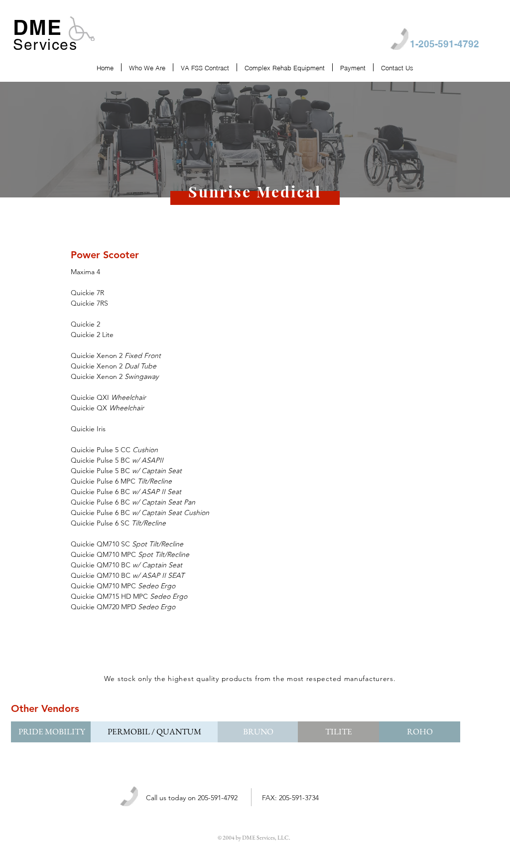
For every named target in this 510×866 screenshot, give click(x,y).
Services (45, 44)
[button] (419, 731)
